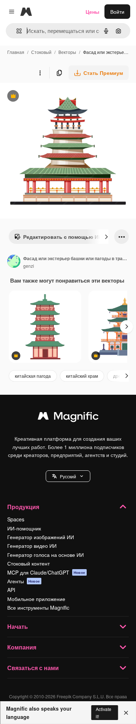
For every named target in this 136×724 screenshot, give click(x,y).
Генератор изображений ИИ (40, 537)
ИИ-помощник (24, 528)
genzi (28, 266)
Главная (15, 52)
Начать (17, 626)
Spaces (15, 519)
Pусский (68, 476)
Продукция (23, 507)
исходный (48, 97)
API (11, 589)
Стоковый (41, 52)
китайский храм (82, 376)
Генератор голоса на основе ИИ (45, 554)
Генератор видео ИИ (32, 545)
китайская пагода (33, 376)
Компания (21, 647)
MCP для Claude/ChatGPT (46, 572)
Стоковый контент (28, 563)
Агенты (23, 581)
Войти (117, 11)
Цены (92, 11)
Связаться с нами (33, 668)
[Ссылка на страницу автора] (13, 262)
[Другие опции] (40, 72)
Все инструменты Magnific (38, 607)
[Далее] (106, 236)
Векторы (67, 52)
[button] (68, 476)
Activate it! (103, 712)
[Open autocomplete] (16, 31)
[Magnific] (68, 417)
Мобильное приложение (36, 598)
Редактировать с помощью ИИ (58, 238)
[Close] (126, 712)
